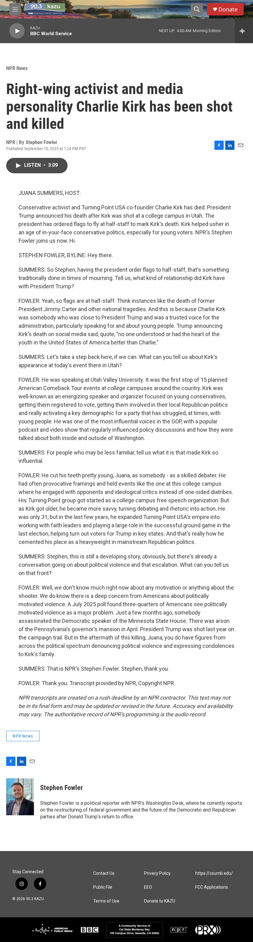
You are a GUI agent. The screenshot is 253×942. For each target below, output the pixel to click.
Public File (102, 887)
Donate (228, 9)
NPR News (17, 68)
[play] (17, 31)
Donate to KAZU (159, 901)
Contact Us (103, 873)
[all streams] (244, 31)
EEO (148, 887)
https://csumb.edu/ (214, 873)
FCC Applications (211, 887)
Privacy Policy (157, 873)
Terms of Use (106, 901)
